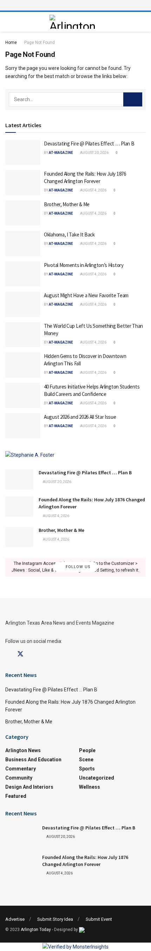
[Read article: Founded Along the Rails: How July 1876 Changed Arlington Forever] (22, 182)
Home (11, 42)
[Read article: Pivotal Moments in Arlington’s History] (22, 274)
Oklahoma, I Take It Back (69, 234)
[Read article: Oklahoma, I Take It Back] (22, 243)
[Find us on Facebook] (7, 654)
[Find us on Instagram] (33, 654)
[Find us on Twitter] (20, 654)
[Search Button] (132, 99)
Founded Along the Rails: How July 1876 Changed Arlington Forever (85, 860)
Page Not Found (39, 42)
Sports (87, 768)
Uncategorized (96, 778)
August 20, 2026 (94, 153)
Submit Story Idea (55, 919)
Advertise (15, 919)
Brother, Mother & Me (67, 204)
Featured (15, 796)
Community (18, 778)
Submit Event (99, 919)
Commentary (20, 768)
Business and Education (33, 759)
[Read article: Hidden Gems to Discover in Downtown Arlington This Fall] (22, 365)
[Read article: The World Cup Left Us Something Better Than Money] (22, 334)
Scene (86, 759)
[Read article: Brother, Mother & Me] (22, 213)
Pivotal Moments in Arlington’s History (84, 265)
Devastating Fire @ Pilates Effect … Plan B (89, 143)
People (87, 750)
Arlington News (23, 750)
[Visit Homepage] (74, 22)
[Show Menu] (75, 5)
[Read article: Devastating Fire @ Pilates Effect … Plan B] (22, 152)
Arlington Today (36, 929)
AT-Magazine (61, 153)
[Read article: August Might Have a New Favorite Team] (22, 304)
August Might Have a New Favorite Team (86, 295)
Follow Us (77, 567)
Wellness (89, 787)
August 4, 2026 (92, 190)
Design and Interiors (29, 787)
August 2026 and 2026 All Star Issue (80, 416)
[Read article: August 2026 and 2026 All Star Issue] (22, 425)
